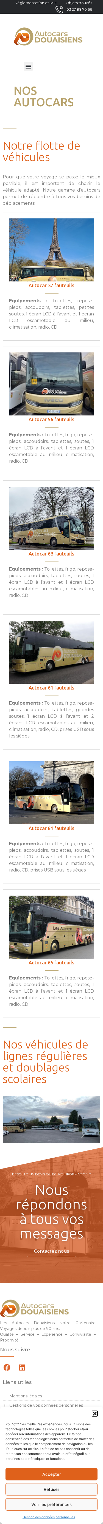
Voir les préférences (51, 1504)
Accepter (51, 1474)
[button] (95, 1413)
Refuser (51, 1489)
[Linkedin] (22, 1367)
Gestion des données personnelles (49, 1517)
